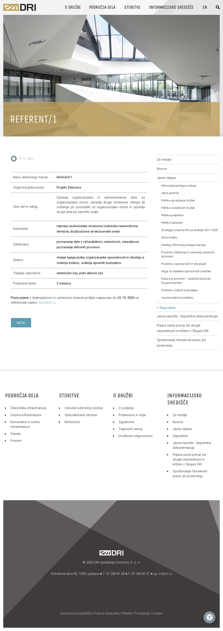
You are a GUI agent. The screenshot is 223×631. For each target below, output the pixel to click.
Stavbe (15, 434)
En (205, 7)
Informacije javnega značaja (178, 185)
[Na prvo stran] (19, 7)
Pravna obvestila (106, 613)
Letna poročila (170, 193)
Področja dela (102, 7)
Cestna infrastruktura (25, 415)
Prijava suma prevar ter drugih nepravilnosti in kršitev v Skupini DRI (189, 459)
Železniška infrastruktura (28, 408)
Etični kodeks (169, 237)
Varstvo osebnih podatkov (177, 297)
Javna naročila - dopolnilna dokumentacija (187, 316)
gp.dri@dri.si (163, 574)
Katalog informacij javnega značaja (183, 245)
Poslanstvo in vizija (132, 415)
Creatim (157, 613)
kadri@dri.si (47, 302)
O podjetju (126, 408)
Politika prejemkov (172, 215)
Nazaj (21, 322)
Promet (15, 441)
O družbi (73, 7)
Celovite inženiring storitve (83, 408)
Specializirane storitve (80, 415)
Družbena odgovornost (135, 436)
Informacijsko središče (171, 7)
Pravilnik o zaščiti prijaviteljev (179, 290)
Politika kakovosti (172, 222)
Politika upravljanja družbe (178, 200)
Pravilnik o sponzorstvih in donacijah (183, 263)
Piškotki (126, 613)
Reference (72, 422)
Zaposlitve (167, 308)
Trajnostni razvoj (130, 429)
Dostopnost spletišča (76, 613)
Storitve (132, 7)
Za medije (164, 160)
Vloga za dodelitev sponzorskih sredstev (186, 271)
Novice (162, 169)
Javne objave (166, 178)
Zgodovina (126, 422)
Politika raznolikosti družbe (178, 207)
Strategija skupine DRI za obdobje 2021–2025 (189, 230)
